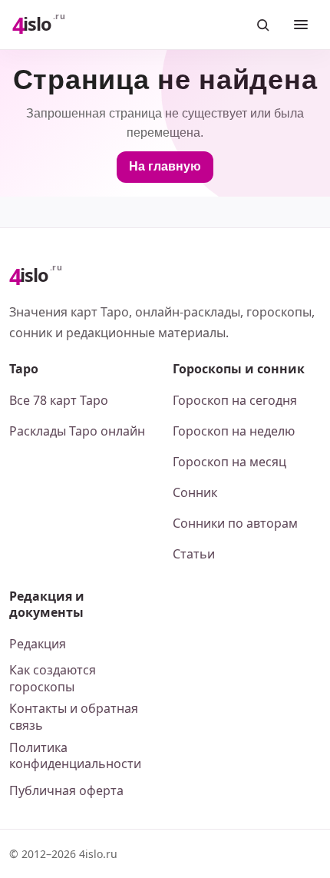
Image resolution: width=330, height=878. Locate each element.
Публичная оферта (66, 790)
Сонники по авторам (235, 523)
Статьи (194, 553)
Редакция (37, 643)
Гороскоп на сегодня (235, 400)
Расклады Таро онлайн (77, 430)
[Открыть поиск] (262, 24)
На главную (165, 166)
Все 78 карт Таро (58, 400)
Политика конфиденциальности (75, 756)
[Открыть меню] (301, 24)
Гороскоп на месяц (229, 461)
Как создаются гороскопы (52, 678)
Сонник (195, 492)
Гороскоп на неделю (234, 430)
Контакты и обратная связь (73, 717)
